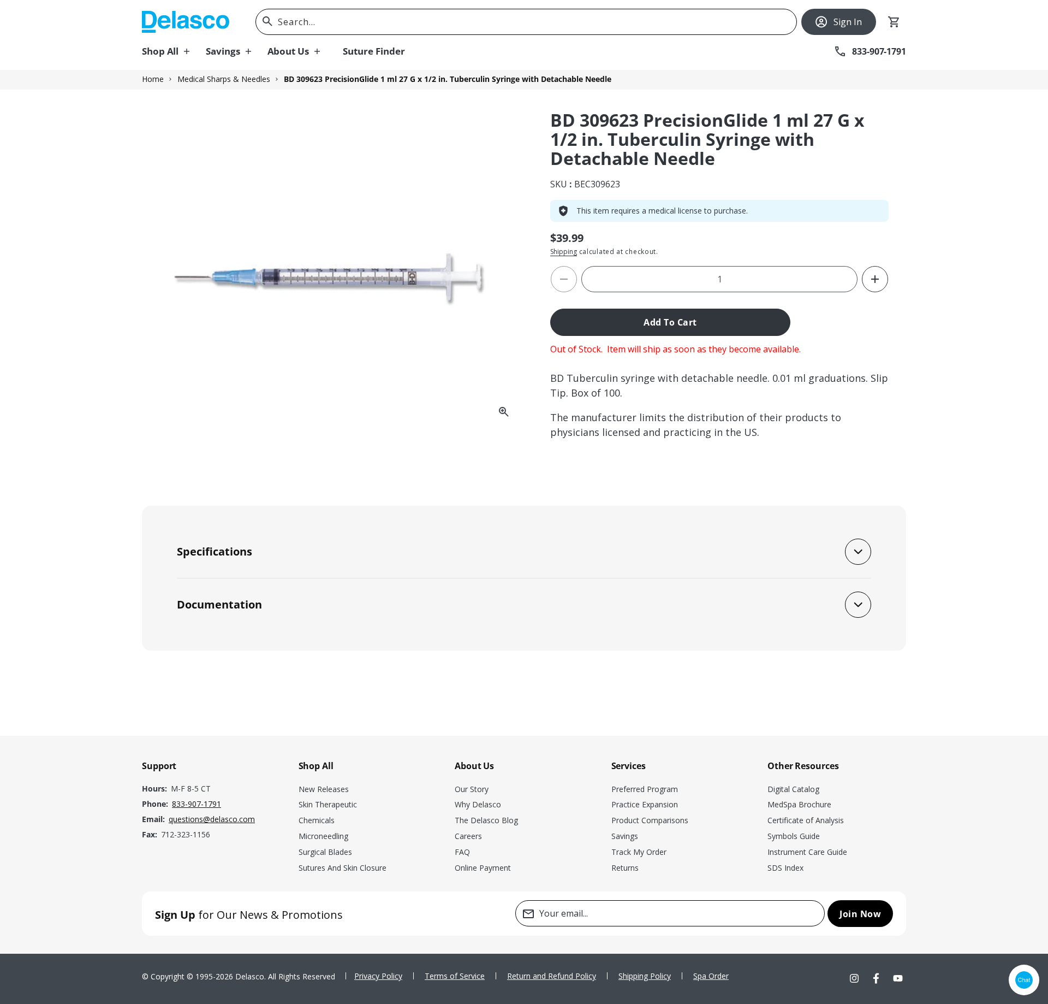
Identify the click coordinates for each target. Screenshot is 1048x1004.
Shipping (563, 251)
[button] (174, 51)
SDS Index (785, 868)
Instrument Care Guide (807, 852)
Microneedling (323, 836)
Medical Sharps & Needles (223, 79)
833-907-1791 (196, 804)
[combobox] (526, 22)
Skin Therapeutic (328, 804)
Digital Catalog (793, 789)
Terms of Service (455, 976)
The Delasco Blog (486, 820)
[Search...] (267, 21)
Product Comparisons (649, 820)
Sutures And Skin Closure (342, 868)
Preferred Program (644, 789)
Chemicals (317, 820)
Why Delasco (478, 804)
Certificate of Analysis (805, 820)
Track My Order (638, 852)
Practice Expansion (644, 804)
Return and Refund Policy (551, 976)
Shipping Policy (644, 976)
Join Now (860, 914)
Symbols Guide (793, 836)
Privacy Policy (378, 976)
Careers (468, 836)
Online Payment (483, 868)
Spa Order (711, 976)
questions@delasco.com (212, 819)
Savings (624, 836)
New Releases (324, 789)
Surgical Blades (325, 852)
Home (153, 79)
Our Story (472, 789)
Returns (625, 868)
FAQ (462, 852)
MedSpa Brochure (799, 804)
